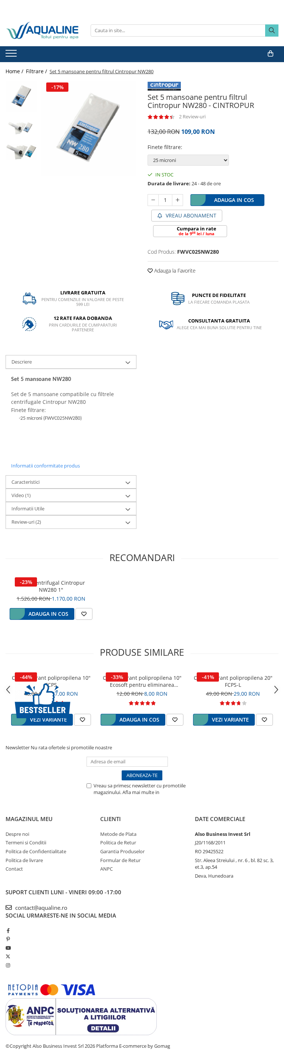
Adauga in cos (234, 199)
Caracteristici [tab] (25, 482)
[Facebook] (8, 930)
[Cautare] (271, 30)
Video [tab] (21, 495)
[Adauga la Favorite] (83, 614)
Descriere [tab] (21, 361)
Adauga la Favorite (174, 270)
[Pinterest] (8, 939)
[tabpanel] (88, 128)
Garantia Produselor (122, 851)
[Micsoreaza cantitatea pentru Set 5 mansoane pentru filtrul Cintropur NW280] (153, 200)
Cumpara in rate (196, 230)
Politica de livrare (24, 860)
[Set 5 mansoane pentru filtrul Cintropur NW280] (88, 128)
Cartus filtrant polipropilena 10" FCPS (51, 681)
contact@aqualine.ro (40, 907)
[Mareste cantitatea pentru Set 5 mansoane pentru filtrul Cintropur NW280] (177, 200)
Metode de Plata (118, 834)
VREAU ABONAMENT (190, 215)
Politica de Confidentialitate (36, 851)
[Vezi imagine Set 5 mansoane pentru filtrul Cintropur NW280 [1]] (21, 127)
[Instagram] (8, 965)
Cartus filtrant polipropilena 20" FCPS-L (233, 681)
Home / (15, 71)
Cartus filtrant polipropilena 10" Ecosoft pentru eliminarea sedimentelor (142, 681)
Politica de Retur (118, 842)
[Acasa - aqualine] (43, 30)
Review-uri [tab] (26, 522)
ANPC (106, 868)
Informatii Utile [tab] (27, 508)
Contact (14, 868)
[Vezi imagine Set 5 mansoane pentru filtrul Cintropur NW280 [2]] (21, 152)
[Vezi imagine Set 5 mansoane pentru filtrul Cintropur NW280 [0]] (21, 96)
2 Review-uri (192, 116)
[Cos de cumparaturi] (270, 53)
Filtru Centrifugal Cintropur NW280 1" (51, 586)
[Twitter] (8, 956)
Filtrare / (37, 71)
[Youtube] (8, 948)
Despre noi (17, 834)
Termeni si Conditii (26, 842)
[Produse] (12, 55)
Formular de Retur (120, 860)
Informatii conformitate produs (45, 465)
